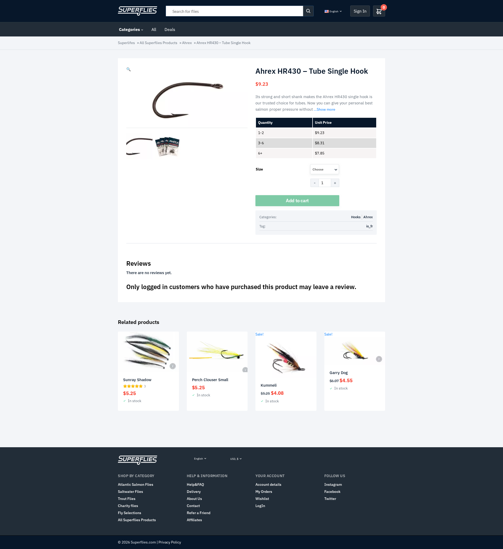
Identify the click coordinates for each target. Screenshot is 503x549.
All (153, 29)
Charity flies (128, 505)
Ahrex (187, 42)
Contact (193, 505)
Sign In (360, 11)
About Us (194, 498)
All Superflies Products (158, 42)
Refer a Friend (198, 512)
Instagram (333, 484)
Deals (170, 29)
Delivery (194, 491)
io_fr (369, 226)
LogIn (260, 505)
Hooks (355, 217)
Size (259, 169)
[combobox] (324, 169)
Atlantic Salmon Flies (135, 484)
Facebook (332, 491)
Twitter (330, 498)
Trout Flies (126, 498)
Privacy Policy (169, 542)
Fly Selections (129, 512)
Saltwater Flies (130, 491)
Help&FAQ (195, 484)
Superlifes (126, 42)
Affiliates (194, 520)
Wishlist (262, 498)
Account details (268, 484)
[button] (128, 69)
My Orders (263, 491)
